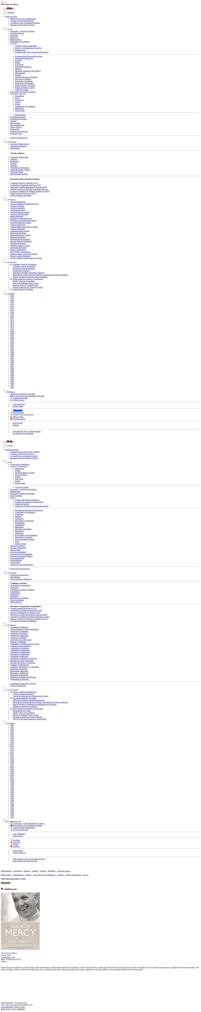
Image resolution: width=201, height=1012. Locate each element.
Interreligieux (15, 577)
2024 (12, 300)
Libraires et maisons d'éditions (21, 556)
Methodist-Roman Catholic (20, 239)
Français (11, 8)
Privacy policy (18, 406)
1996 (12, 358)
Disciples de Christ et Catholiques (22, 663)
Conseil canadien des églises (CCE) (23, 608)
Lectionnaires (15, 562)
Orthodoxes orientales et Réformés (23, 677)
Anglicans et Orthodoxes (19, 636)
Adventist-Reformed (17, 202)
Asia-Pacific (19, 100)
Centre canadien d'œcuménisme (24, 692)
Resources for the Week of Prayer (22, 25)
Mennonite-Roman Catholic (20, 235)
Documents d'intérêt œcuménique (22, 494)
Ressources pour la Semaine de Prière (24, 458)
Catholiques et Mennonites (20, 650)
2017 (12, 314)
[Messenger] (3, 982)
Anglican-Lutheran (17, 206)
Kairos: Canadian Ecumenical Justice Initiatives (30, 277)
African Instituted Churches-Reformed (24, 204)
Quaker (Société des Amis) (25, 540)
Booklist (11, 12)
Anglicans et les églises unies (21, 640)
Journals (43, 871)
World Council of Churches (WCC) (23, 193)
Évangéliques (20, 523)
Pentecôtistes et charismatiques (26, 535)
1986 (12, 375)
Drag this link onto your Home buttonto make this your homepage (26, 432)
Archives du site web (20, 830)
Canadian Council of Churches (24, 266)
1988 (12, 371)
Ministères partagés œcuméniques (25, 707)
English (11, 441)
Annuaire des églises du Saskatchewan (29, 502)
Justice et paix (15, 550)
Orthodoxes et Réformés (19, 675)
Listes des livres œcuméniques (21, 554)
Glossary (13, 121)
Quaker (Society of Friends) (25, 86)
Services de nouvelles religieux (21, 565)
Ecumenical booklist (20, 398)
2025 (12, 298)
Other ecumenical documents (21, 195)
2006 (12, 337)
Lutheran (18, 69)
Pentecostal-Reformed (18, 248)
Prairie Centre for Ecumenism (24, 281)
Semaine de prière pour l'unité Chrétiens (25, 452)
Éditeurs (28, 875)
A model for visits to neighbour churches (25, 23)
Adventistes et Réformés (19, 627)
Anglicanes (19, 514)
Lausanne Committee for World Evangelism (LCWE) (29, 191)
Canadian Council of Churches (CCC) (24, 183)
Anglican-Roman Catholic (20, 212)
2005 (12, 340)
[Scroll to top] (2, 2)
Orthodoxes (19, 533)
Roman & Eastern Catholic (25, 88)
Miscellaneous (20, 73)
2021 (12, 306)
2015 (12, 319)
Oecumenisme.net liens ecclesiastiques (29, 510)
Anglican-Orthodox (17, 208)
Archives (11, 294)
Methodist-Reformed (17, 237)
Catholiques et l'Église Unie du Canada (24, 644)
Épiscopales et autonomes (24, 521)
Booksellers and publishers (20, 42)
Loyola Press (5, 957)
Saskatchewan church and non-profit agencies (32, 52)
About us (11, 392)
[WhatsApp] (3, 989)
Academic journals (17, 33)
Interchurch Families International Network (28, 273)
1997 (12, 356)
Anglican (18, 60)
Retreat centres (20, 50)
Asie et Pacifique (21, 475)
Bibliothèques (18, 875)
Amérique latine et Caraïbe (25, 473)
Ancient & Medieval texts (19, 144)
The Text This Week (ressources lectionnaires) (30, 719)
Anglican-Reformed (17, 210)
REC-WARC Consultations (20, 252)
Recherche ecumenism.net (19, 569)
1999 (12, 352)
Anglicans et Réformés (18, 638)
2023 (12, 302)
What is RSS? (18, 423)
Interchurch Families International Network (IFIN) (28, 187)
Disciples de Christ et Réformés (21, 661)
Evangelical (19, 65)
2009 (12, 331)
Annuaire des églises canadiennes (27, 500)
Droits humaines (16, 496)
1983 (12, 379)
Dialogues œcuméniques (19, 575)
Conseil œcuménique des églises (25, 698)
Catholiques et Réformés (19, 656)
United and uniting (22, 90)
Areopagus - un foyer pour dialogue (23, 489)
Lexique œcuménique (18, 552)
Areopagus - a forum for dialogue (22, 31)
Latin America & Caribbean (25, 106)
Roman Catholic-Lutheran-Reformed (23, 254)
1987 (12, 373)
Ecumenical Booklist (17, 117)
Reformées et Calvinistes (19, 598)
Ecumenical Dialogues (18, 119)
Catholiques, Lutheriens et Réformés (23, 659)
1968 (12, 383)
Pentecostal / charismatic (24, 81)
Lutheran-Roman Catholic (19, 231)
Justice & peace (16, 127)
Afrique (18, 471)
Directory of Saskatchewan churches (28, 48)
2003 (12, 344)
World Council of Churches (23, 289)
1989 (12, 369)
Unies (17, 542)
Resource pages (16, 134)
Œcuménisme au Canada (22, 711)
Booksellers (17, 871)
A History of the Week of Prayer (22, 21)
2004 (12, 342)
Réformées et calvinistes (24, 537)
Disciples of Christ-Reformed (21, 218)
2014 (12, 321)
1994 (12, 363)
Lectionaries (14, 129)
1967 (12, 385)
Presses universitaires (73, 875)
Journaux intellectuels (18, 548)
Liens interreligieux (17, 558)
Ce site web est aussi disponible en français (28, 396)
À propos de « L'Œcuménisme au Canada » (29, 823)
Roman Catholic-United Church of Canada (26, 258)
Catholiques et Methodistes (20, 652)
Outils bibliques (16, 560)
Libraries (35, 871)
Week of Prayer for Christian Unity (23, 19)
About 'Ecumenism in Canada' (24, 394)
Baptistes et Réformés (18, 642)
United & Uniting (16, 172)
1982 (12, 381)
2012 (12, 325)
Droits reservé (18, 836)
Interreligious (15, 148)
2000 (12, 350)
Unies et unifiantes (17, 600)
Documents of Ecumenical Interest (22, 92)
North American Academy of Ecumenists (28, 279)
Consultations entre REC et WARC (23, 684)
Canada (17, 102)
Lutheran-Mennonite (17, 225)
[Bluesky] (3, 974)
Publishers (51, 871)
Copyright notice (7, 1007)
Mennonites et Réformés (19, 671)
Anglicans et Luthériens (19, 633)
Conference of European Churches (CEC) (25, 185)
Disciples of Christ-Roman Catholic (23, 221)
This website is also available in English (27, 826)
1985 (12, 377)
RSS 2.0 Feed (18, 417)
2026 (12, 296)
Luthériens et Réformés (18, 669)
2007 (12, 335)
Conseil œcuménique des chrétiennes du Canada (30, 696)
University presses (63, 871)
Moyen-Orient (20, 483)
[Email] (3, 985)
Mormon (18, 75)
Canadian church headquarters (26, 46)
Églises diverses (21, 544)
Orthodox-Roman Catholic (20, 246)
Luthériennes (19, 525)
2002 (12, 346)
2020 (12, 308)
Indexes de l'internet (17, 546)
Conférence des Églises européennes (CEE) (26, 610)
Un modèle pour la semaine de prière (23, 456)
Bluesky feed (17, 411)
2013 (12, 323)
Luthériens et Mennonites (19, 665)
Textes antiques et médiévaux (21, 579)
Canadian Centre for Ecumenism (25, 264)
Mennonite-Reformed (18, 233)
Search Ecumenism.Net (18, 138)
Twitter (15, 844)
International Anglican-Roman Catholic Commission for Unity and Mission (40, 275)
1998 (12, 354)
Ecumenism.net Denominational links (28, 56)
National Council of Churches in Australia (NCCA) (29, 189)
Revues (85, 875)
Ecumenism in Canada (21, 271)
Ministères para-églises (23, 529)
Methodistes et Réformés (19, 673)
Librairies (60, 875)
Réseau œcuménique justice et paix (26, 283)
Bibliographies (15, 40)
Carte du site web (19, 853)
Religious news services (19, 131)
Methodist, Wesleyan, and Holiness (28, 71)
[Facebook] (3, 978)
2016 (12, 317)
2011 (12, 327)
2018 (12, 312)
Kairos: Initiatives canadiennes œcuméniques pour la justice (34, 704)
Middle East (19, 108)
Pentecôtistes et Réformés (19, 679)
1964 (12, 388)
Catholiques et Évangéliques (20, 646)
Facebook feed (18, 413)
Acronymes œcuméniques (19, 464)
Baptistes (18, 517)
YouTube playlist (19, 419)
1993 (12, 365)
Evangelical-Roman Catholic (20, 223)
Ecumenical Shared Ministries (24, 269)
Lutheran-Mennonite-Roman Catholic (24, 227)
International (19, 96)
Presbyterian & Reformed (24, 83)
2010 (12, 329)
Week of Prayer (11, 17)
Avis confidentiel (19, 834)
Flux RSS (16, 842)
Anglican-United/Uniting (19, 214)
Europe (17, 104)
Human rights (15, 123)
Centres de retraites (22, 487)
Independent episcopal (23, 67)
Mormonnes (19, 531)
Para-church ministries (23, 79)
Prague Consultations (18, 250)
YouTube (16, 846)
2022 (12, 304)
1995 (12, 360)
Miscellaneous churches (19, 174)
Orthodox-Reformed (17, 244)
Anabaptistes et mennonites (25, 512)
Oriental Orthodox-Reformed (21, 241)
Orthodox (13, 166)
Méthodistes (19, 527)
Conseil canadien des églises (23, 694)
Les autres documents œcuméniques (23, 621)
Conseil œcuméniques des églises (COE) (25, 613)
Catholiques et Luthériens (19, 648)
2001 (12, 348)
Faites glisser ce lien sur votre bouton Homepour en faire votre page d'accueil (29, 860)
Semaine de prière (12, 450)
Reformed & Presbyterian (19, 168)
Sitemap (16, 425)
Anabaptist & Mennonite (24, 58)
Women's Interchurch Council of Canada (28, 287)
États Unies (19, 479)
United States (20, 111)
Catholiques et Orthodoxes (20, 654)
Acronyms (14, 35)
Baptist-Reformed (16, 216)
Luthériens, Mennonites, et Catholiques (24, 667)
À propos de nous (14, 821)
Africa (17, 98)
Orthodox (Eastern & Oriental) (26, 77)
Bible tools (14, 38)
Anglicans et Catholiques (19, 631)
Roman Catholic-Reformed (20, 256)
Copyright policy (19, 404)
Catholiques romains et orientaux (22, 590)
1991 (12, 367)
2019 (12, 310)
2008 (12, 333)
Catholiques (19, 519)
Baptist (17, 63)
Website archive (18, 400)
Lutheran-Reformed (17, 229)
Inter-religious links (17, 125)
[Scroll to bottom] (4, 2)
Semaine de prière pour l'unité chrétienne (28, 717)
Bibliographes (15, 491)
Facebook (16, 840)
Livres (10, 446)
